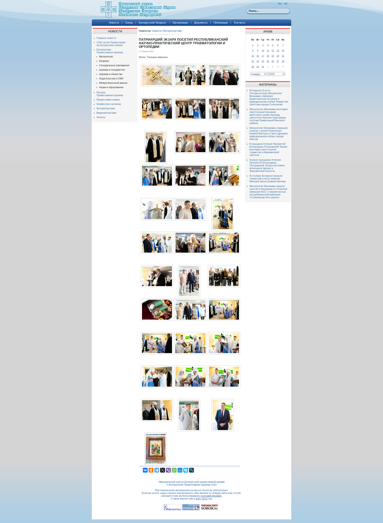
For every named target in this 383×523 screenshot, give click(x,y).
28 (283, 61)
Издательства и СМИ (111, 78)
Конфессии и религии (109, 104)
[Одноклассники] (151, 470)
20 (278, 56)
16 (258, 56)
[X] (162, 470)
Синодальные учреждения (114, 65)
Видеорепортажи (106, 112)
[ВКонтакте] (145, 470)
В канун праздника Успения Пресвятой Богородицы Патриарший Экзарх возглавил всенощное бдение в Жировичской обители (267, 165)
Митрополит (106, 56)
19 (272, 56)
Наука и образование (111, 87)
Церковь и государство (112, 69)
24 (263, 61)
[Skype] (185, 470)
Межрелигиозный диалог (113, 83)
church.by (207, 490)
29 (253, 66)
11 (268, 50)
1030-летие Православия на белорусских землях (111, 44)
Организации (180, 22)
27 (278, 61)
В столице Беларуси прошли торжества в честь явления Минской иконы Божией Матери (268, 178)
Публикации (221, 22)
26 (272, 61)
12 (272, 50)
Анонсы (101, 117)
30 (258, 66)
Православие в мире (108, 99)
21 (283, 56)
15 (253, 56)
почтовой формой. (211, 495)
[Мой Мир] (180, 470)
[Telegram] (156, 470)
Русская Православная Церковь (110, 94)
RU (280, 3)
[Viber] (168, 470)
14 (283, 50)
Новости (114, 22)
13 (278, 50)
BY (286, 3)
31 (263, 66)
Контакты (239, 22)
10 (263, 50)
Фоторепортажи (106, 108)
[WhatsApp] (174, 470)
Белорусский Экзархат (152, 22)
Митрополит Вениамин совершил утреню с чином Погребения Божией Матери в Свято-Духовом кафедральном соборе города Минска (269, 134)
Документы (200, 22)
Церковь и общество (110, 74)
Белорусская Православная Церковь (110, 51)
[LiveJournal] (191, 470)
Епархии (104, 61)
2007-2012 (202, 498)
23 (258, 61)
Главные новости (106, 38)
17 (263, 56)
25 (268, 61)
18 (268, 56)
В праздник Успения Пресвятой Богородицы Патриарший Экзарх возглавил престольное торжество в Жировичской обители (268, 150)
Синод (129, 22)
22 (253, 61)
